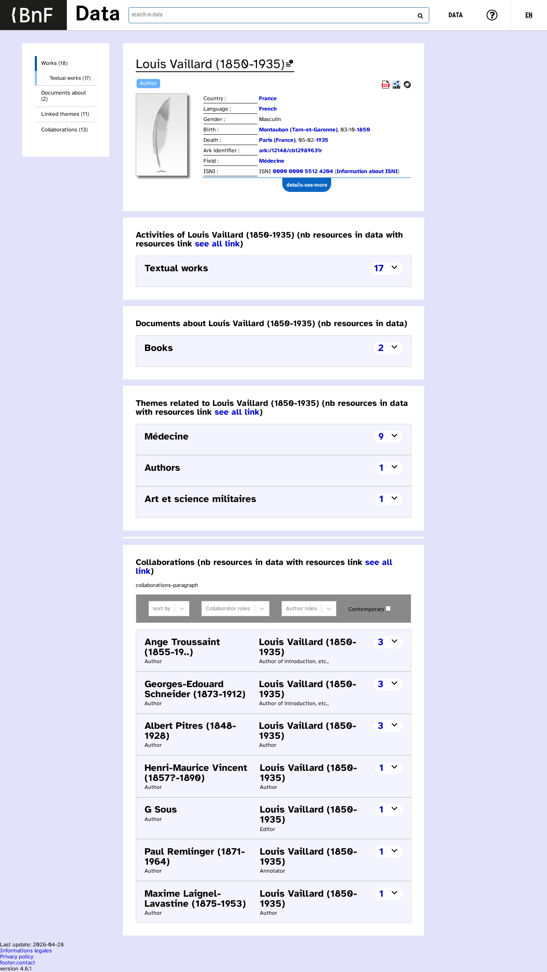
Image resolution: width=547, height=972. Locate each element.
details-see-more (306, 185)
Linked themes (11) (65, 114)
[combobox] (279, 15)
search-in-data (147, 14)
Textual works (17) (70, 78)
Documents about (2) (63, 96)
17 (379, 269)
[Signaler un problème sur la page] (289, 64)
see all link (217, 244)
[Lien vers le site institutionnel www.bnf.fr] (33, 15)
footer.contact (17, 963)
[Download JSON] (407, 87)
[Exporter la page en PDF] (386, 87)
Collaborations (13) (64, 130)
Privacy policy (16, 957)
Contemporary (366, 610)
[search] (419, 14)
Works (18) (54, 63)
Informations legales (26, 951)
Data (98, 15)
